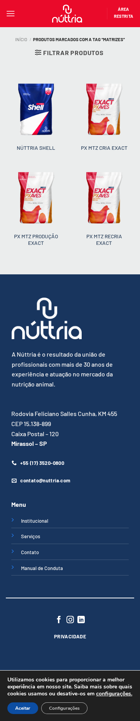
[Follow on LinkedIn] (81, 620)
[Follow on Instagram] (70, 620)
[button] (10, 13)
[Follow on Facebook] (59, 620)
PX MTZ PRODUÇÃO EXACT (36, 239)
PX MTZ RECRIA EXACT (104, 239)
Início (21, 39)
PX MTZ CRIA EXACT (104, 147)
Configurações (64, 708)
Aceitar (22, 708)
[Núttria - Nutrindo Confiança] (67, 13)
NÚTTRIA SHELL (36, 147)
